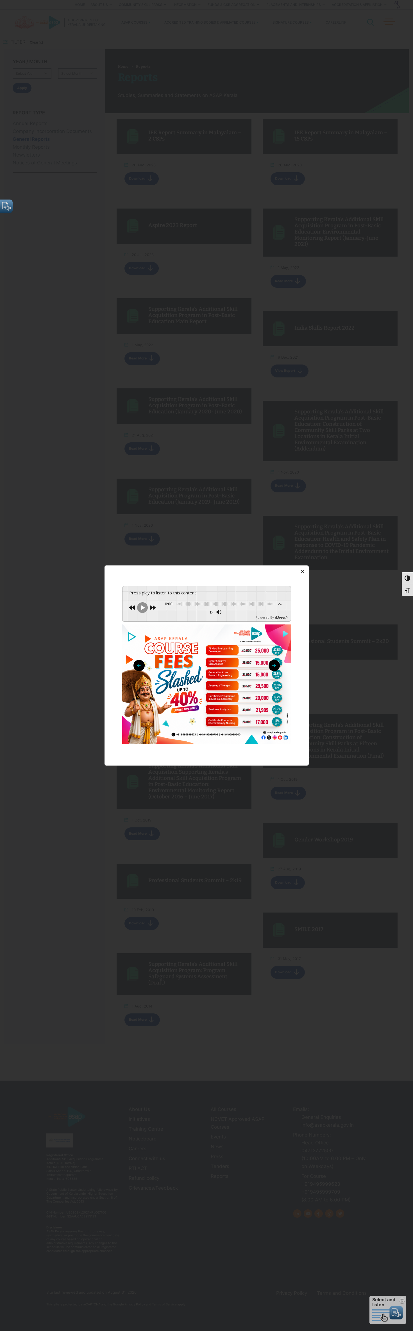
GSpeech (281, 617)
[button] (274, 665)
